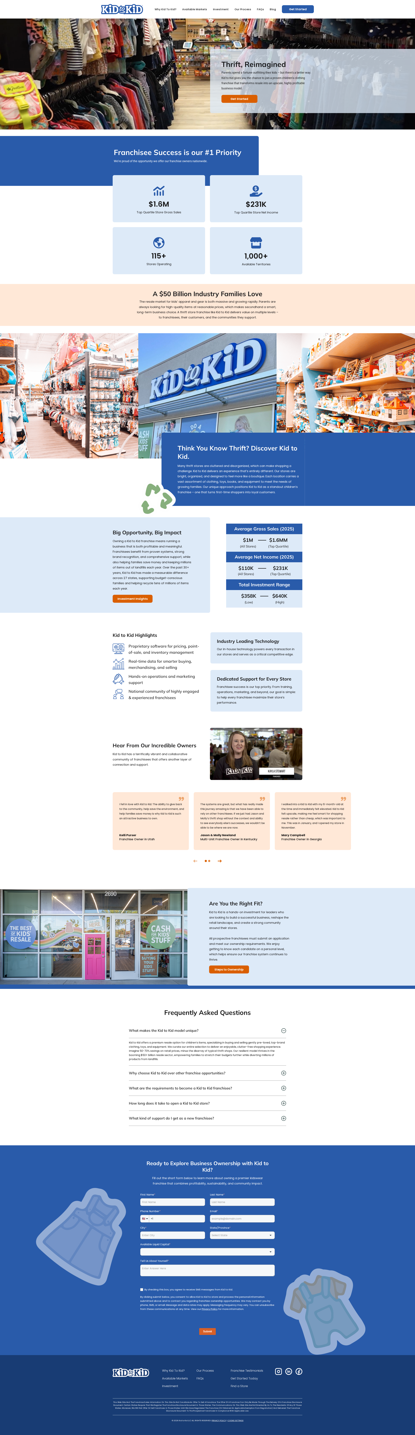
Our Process (243, 9)
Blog (273, 9)
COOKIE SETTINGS (235, 1420)
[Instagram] (278, 1371)
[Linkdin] (288, 1371)
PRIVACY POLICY (219, 1420)
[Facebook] (299, 1371)
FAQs (260, 9)
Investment (221, 9)
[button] (256, 754)
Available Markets (194, 9)
